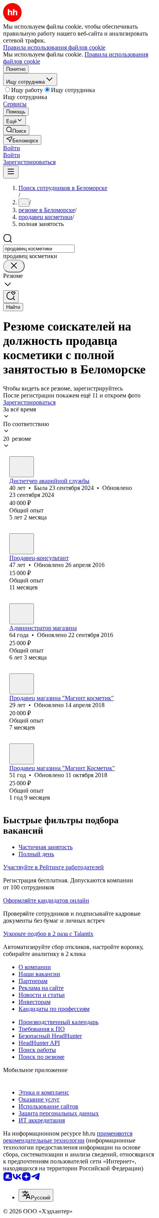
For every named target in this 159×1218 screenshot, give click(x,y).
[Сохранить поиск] (11, 296)
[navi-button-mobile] (11, 172)
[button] (11, 148)
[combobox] (38, 249)
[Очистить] (14, 266)
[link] (16, 130)
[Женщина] (21, 466)
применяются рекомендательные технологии (67, 1137)
